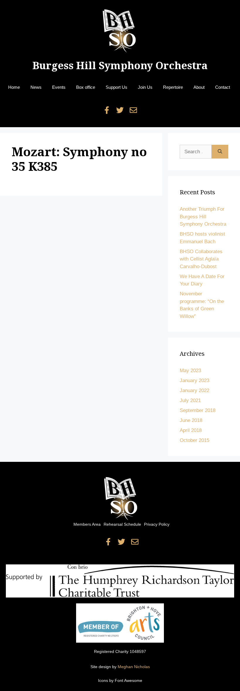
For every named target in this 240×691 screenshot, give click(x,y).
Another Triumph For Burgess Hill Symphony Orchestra (203, 216)
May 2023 (190, 370)
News (36, 87)
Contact (222, 87)
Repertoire (173, 87)
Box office (85, 87)
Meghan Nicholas (134, 666)
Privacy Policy (156, 524)
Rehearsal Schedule (122, 524)
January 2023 (194, 380)
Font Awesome (128, 680)
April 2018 (191, 430)
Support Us (116, 87)
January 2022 (194, 390)
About (199, 87)
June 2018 (191, 420)
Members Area (87, 524)
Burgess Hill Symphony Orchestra (120, 65)
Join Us (145, 87)
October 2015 (194, 440)
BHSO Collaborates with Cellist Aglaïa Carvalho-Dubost (201, 259)
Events (59, 87)
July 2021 (190, 400)
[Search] (220, 152)
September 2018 (197, 410)
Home (14, 87)
